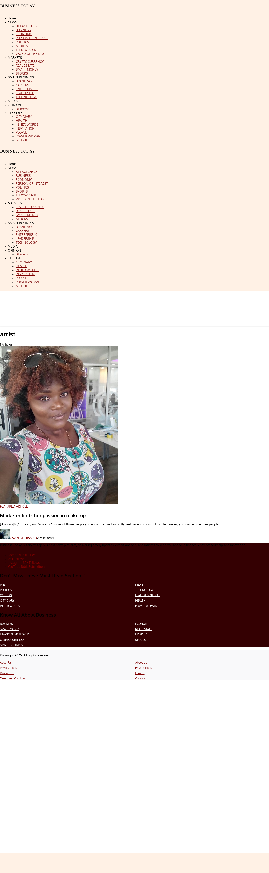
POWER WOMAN (146, 606)
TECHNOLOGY (144, 590)
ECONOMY (142, 623)
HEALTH (140, 600)
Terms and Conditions (14, 678)
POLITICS (6, 590)
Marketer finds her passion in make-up (43, 515)
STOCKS (140, 639)
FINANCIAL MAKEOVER (14, 634)
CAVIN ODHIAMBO (23, 538)
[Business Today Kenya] (17, 154)
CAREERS (6, 595)
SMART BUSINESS (11, 645)
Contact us (142, 678)
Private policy (143, 667)
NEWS (139, 584)
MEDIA (4, 584)
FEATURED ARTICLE (147, 595)
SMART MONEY (9, 629)
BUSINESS (6, 623)
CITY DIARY (7, 600)
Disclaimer (7, 673)
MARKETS (141, 634)
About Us (6, 662)
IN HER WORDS (10, 606)
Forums (140, 673)
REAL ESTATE (143, 629)
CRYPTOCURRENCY (12, 639)
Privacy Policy (8, 667)
